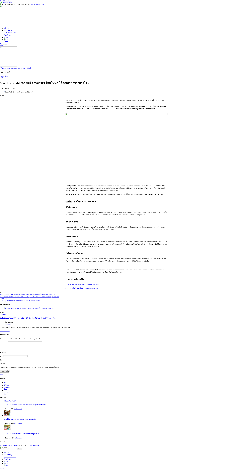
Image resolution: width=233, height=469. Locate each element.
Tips (5, 394)
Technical (6, 392)
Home (2, 76)
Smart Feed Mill (4, 294)
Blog (6, 76)
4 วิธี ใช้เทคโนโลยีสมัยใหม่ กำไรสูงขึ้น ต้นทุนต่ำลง (82, 288)
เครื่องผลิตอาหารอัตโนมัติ (46, 294)
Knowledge (7, 387)
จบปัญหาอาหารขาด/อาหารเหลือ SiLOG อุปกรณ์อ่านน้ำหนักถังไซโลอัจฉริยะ (28, 318)
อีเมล (2, 360)
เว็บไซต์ (2, 363)
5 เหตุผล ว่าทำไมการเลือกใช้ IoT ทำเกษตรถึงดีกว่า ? (82, 284)
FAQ (5, 384)
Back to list (3, 299)
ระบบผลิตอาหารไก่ (32, 294)
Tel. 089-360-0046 (5, 1)
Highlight (2, 314)
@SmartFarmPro (7, 2)
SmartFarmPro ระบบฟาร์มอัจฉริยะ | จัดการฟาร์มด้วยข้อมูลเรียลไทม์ (21, 433)
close (1, 375)
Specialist (6, 390)
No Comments (18, 409)
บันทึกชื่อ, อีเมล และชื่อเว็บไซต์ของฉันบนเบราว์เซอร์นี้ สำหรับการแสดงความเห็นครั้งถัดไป (30, 367)
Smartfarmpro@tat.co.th (37, 4)
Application (3, 44)
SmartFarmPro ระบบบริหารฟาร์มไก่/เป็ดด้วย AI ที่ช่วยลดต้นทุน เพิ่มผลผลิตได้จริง (25, 404)
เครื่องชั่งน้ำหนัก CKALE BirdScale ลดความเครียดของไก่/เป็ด (20, 419)
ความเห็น (3, 352)
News (5, 389)
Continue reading (5, 331)
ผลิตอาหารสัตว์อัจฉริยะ (17, 294)
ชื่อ (1, 356)
